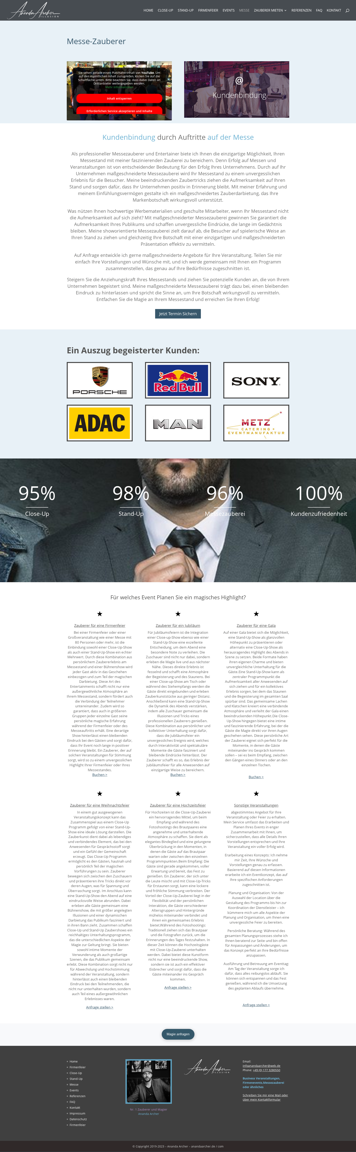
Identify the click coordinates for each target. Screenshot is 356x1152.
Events (229, 11)
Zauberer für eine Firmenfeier (99, 625)
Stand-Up (186, 11)
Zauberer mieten (268, 11)
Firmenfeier (208, 11)
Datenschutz (78, 1119)
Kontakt (334, 11)
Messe (244, 11)
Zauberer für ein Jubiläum (178, 625)
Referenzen (302, 11)
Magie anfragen (178, 1034)
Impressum (77, 1113)
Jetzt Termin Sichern (178, 313)
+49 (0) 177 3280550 (266, 1070)
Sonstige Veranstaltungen (256, 805)
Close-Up (165, 11)
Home (148, 11)
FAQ (319, 11)
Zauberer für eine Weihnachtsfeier (99, 805)
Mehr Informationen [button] (119, 87)
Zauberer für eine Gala (256, 625)
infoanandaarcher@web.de (261, 1066)
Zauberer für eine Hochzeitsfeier (178, 805)
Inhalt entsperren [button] (119, 98)
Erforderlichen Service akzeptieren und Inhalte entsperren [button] (119, 113)
